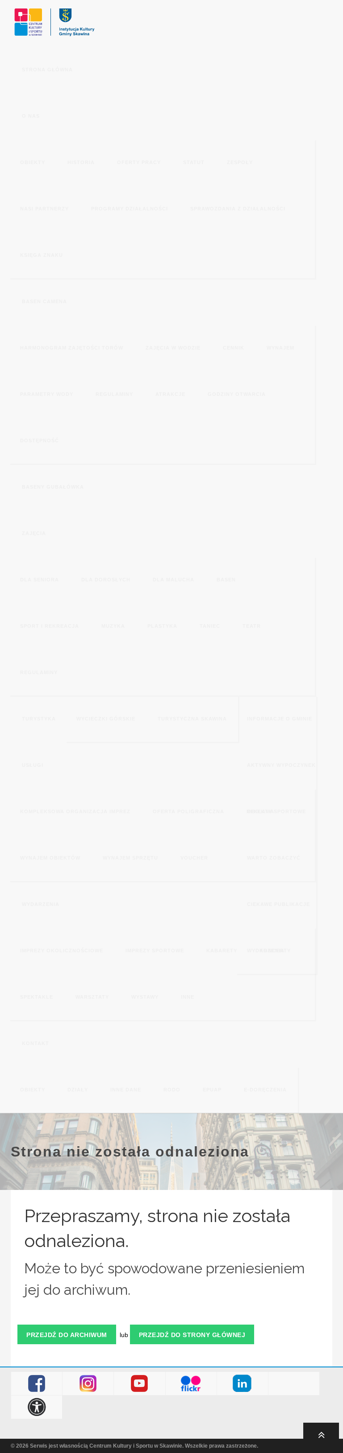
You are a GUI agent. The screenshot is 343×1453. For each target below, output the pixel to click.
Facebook (37, 1383)
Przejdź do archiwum (66, 1334)
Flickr (191, 1383)
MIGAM (294, 1383)
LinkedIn (242, 1383)
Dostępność (37, 1407)
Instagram (88, 1383)
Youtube (139, 1383)
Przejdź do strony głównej (192, 1334)
